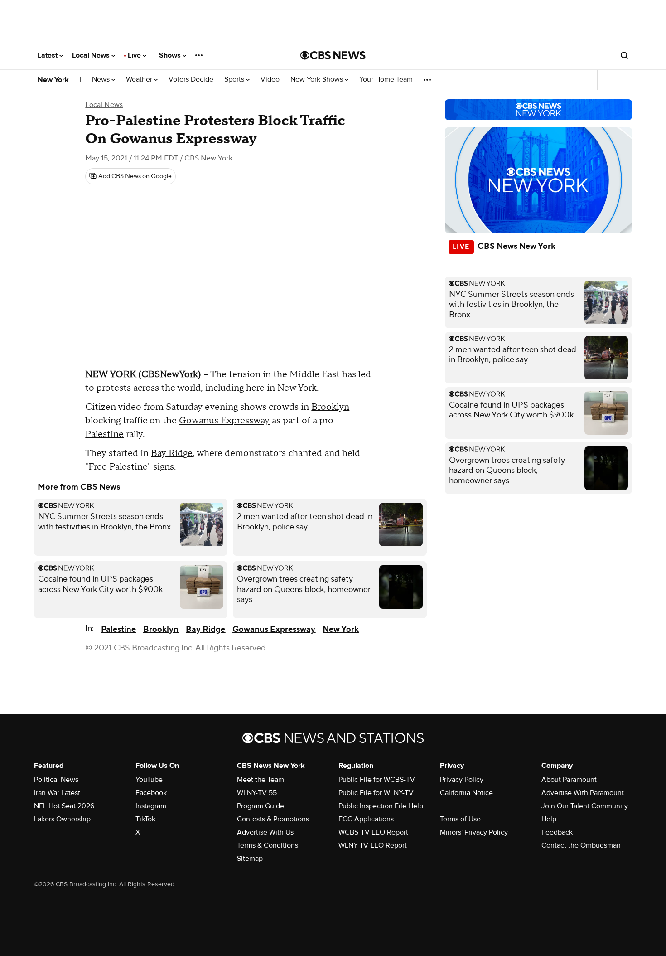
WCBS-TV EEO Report (373, 832)
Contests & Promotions (273, 819)
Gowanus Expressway (224, 421)
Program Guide (260, 806)
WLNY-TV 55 (257, 792)
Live (135, 55)
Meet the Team (260, 779)
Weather (140, 79)
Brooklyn (330, 407)
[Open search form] (624, 55)
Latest (48, 55)
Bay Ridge (172, 453)
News (101, 79)
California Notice (466, 792)
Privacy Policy (461, 779)
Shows (171, 55)
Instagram (150, 806)
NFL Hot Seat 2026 (64, 806)
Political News (56, 779)
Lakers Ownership (62, 819)
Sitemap (250, 858)
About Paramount (569, 779)
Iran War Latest (57, 792)
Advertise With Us (265, 832)
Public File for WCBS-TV (376, 779)
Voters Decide (191, 79)
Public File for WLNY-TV (376, 792)
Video (270, 79)
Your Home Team (386, 79)
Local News (91, 55)
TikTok (145, 819)
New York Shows (317, 79)
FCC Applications (366, 819)
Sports (235, 79)
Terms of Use (460, 819)
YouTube (149, 779)
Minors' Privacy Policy (474, 832)
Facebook (151, 792)
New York (53, 79)
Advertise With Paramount (582, 792)
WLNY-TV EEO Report (372, 845)
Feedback (557, 832)
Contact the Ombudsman (581, 845)
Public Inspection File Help (380, 806)
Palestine (104, 434)
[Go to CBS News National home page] (333, 55)
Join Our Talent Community (584, 806)
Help (548, 819)
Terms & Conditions (267, 845)
